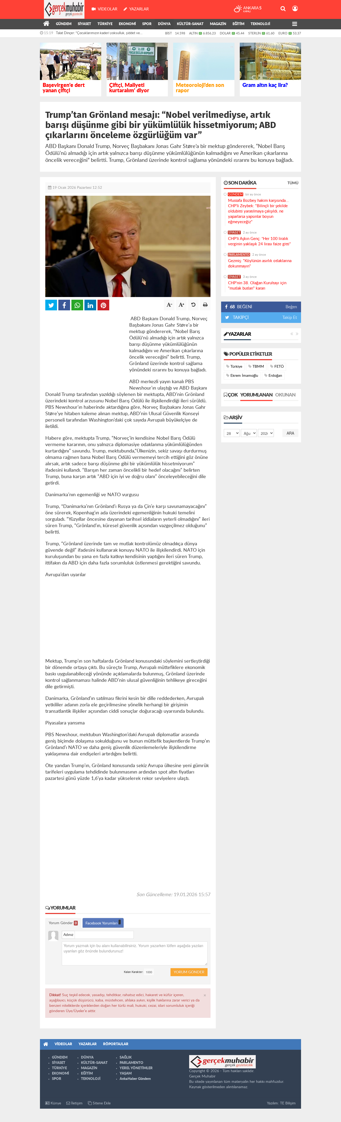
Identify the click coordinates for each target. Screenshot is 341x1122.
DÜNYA (164, 24)
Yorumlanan (256, 395)
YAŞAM (126, 1073)
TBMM (257, 366)
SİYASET (84, 24)
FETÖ (278, 366)
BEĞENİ (241, 307)
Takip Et (289, 317)
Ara (290, 433)
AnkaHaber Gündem (135, 1079)
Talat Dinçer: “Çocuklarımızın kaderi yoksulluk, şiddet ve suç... (98, 34)
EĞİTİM (238, 24)
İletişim (76, 1103)
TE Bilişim (288, 1103)
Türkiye (235, 366)
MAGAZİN (218, 24)
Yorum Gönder (63, 923)
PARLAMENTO (239, 254)
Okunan (285, 395)
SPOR (147, 24)
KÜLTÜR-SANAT (190, 24)
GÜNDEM (63, 24)
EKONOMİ (127, 24)
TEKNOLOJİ (260, 24)
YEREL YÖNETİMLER (136, 1068)
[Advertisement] (85, 349)
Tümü (292, 183)
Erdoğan (274, 376)
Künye (55, 1103)
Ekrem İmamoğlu (243, 376)
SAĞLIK (126, 1057)
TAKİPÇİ (240, 317)
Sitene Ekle (101, 1103)
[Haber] (46, 24)
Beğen (291, 307)
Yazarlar (239, 334)
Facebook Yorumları (102, 923)
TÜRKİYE (105, 24)
